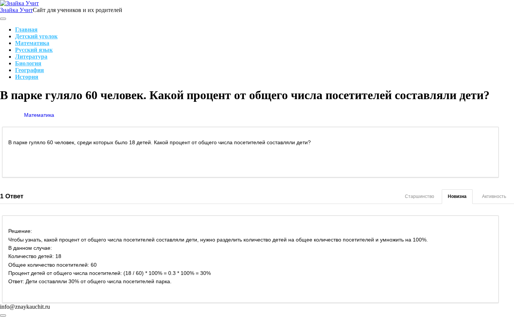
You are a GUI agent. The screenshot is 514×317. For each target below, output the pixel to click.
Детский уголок (36, 36)
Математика (32, 43)
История (26, 77)
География (29, 70)
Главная (26, 29)
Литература (31, 56)
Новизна (457, 196)
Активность (494, 196)
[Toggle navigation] (3, 19)
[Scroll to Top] (3, 315)
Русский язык (34, 50)
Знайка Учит (16, 10)
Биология (28, 63)
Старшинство (419, 196)
